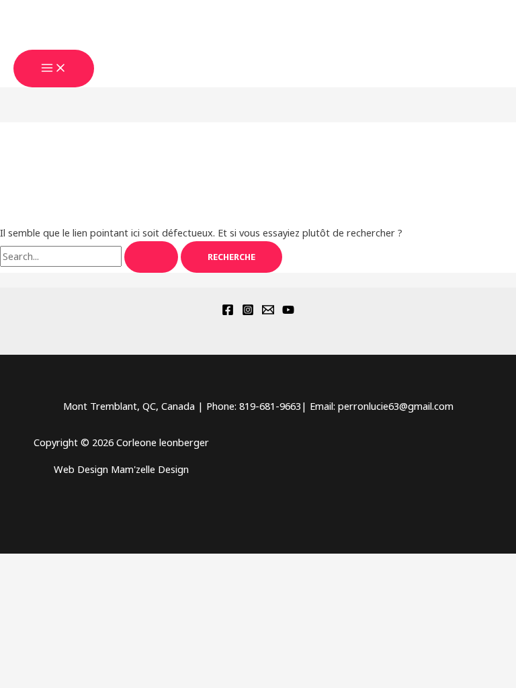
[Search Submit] (151, 257)
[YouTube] (288, 311)
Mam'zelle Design (150, 469)
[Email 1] (268, 311)
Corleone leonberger (86, 42)
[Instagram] (248, 311)
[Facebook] (228, 311)
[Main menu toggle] (53, 68)
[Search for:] (90, 256)
